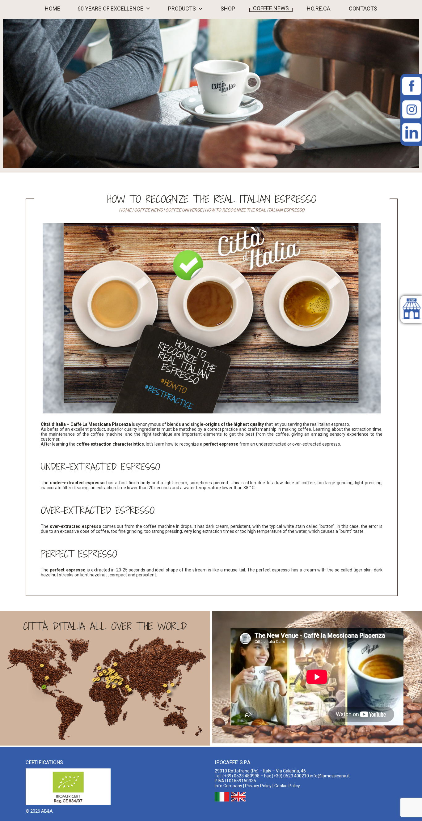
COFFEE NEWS (271, 8)
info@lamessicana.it (330, 775)
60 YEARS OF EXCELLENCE (110, 9)
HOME (52, 9)
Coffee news (148, 209)
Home (125, 209)
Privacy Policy (258, 785)
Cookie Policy (287, 785)
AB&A (47, 811)
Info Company (228, 785)
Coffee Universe (183, 209)
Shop (228, 9)
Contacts (363, 9)
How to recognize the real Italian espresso (211, 199)
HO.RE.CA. (319, 9)
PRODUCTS (182, 9)
